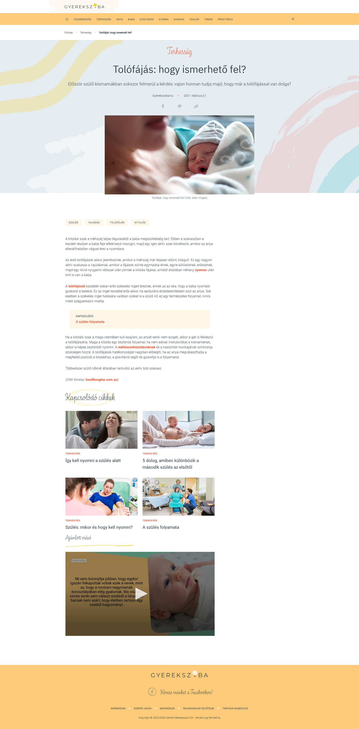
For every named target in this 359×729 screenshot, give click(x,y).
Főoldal (68, 32)
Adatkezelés (167, 708)
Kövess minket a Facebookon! (186, 692)
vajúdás (94, 222)
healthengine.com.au (101, 380)
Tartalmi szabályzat (235, 708)
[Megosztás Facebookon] (163, 106)
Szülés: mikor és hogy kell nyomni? (99, 527)
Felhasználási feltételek (198, 708)
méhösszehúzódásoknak (136, 347)
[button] (140, 593)
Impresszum (118, 708)
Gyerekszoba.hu (163, 95)
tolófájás (117, 222)
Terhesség (85, 32)
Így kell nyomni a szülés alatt (93, 460)
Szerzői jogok (142, 708)
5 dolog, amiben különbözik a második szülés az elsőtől (171, 464)
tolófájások (76, 286)
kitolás (140, 222)
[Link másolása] (196, 106)
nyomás (201, 270)
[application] (140, 594)
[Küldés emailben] (179, 106)
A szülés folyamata (90, 322)
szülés (74, 222)
